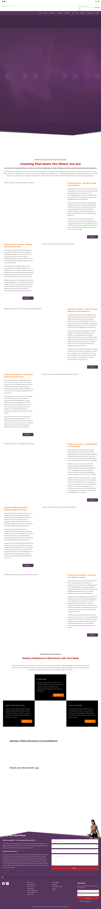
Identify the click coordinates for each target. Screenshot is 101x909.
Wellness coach (30, 888)
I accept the (85, 901)
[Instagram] (4, 1)
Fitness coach (30, 882)
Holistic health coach (31, 892)
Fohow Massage (55, 882)
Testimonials (90, 13)
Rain (77, 13)
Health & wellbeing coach (32, 890)
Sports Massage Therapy (57, 886)
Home (40, 13)
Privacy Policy (87, 901)
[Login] (96, 1)
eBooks (82, 13)
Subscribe (88, 898)
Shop (73, 13)
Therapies (59, 13)
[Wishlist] (98, 1)
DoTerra (67, 13)
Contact (97, 13)
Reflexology (54, 884)
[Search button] (79, 9)
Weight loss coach (31, 886)
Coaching (51, 13)
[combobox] (86, 6)
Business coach (30, 894)
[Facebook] (2, 1)
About (44, 13)
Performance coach (31, 884)
